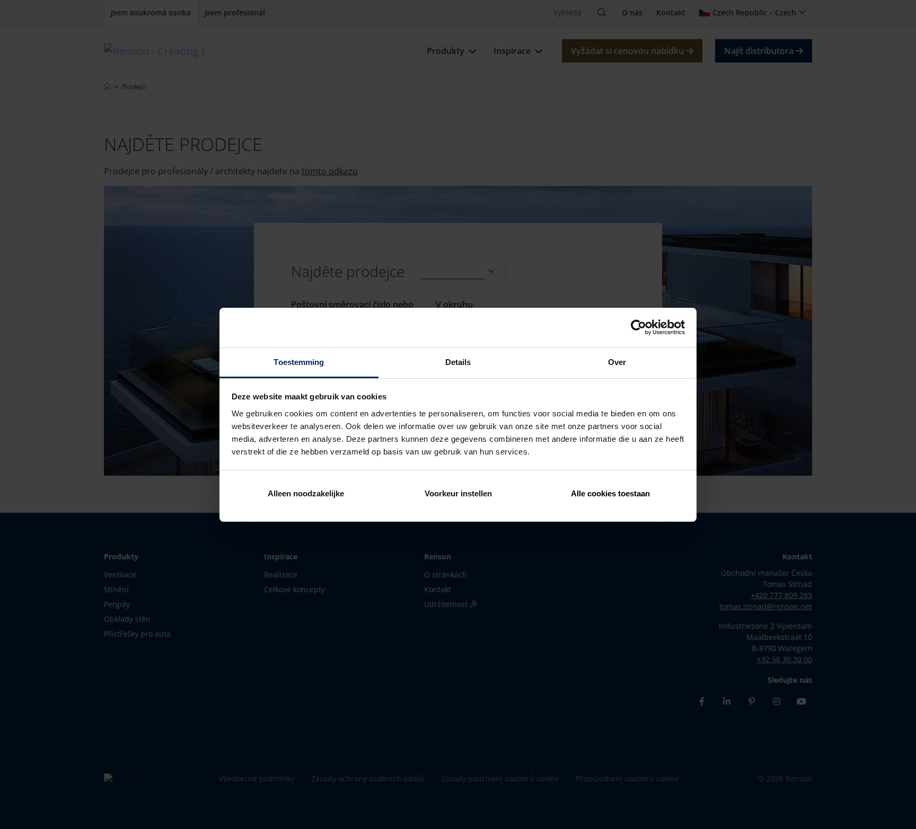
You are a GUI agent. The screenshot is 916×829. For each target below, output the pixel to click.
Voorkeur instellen (458, 493)
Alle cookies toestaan (610, 493)
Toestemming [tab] (299, 362)
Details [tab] (458, 362)
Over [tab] (617, 362)
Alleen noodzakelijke (306, 493)
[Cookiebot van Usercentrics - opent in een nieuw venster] (638, 327)
